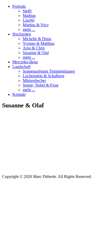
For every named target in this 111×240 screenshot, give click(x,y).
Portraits (19, 6)
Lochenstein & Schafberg (43, 76)
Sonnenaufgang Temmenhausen (49, 71)
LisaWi (28, 20)
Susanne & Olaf (36, 52)
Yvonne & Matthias (38, 43)
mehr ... (29, 29)
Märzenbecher (34, 80)
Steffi (27, 11)
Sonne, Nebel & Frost (40, 85)
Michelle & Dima (37, 39)
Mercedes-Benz (25, 62)
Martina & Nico (36, 25)
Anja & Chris (34, 48)
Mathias (29, 15)
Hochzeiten (21, 34)
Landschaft (21, 66)
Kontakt (19, 94)
